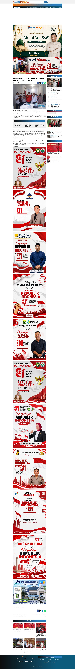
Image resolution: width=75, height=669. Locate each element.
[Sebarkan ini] (38, 83)
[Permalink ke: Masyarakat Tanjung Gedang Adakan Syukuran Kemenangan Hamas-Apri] (41, 643)
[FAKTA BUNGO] (21, 2)
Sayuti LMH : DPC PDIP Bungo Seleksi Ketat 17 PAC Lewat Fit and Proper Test (18, 124)
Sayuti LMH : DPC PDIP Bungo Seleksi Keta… (55, 98)
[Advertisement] (37, 17)
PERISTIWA (55, 131)
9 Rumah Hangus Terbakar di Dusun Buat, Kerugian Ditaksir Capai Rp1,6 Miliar (32, 7)
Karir (25, 658)
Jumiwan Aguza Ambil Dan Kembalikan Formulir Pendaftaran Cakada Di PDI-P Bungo (41, 635)
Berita (52, 92)
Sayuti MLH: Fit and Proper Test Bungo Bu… (55, 157)
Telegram (46, 662)
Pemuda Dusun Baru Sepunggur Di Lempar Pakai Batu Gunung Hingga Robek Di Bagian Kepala (20, 614)
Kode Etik (17, 658)
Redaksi (33, 658)
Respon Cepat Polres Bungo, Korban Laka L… (55, 102)
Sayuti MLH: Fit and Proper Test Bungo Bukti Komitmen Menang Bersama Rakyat (29, 630)
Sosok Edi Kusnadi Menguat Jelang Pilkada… (55, 161)
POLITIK (54, 96)
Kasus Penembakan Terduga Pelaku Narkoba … (56, 90)
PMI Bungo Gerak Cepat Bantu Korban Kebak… (53, 129)
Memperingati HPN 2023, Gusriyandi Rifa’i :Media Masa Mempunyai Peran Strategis (17, 650)
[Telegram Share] (42, 83)
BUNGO (54, 92)
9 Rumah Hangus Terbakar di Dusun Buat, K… (55, 137)
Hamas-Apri (21, 607)
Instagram (58, 659)
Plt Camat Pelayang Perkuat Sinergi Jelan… (56, 94)
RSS (54, 662)
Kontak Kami (21, 661)
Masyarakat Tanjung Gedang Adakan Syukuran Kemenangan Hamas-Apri (41, 650)
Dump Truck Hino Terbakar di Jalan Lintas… (55, 133)
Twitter (50, 659)
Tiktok (58, 661)
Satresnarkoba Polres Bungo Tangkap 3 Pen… (55, 107)
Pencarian (45, 2)
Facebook (42, 659)
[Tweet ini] (40, 83)
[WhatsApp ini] (45, 83)
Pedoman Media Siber (28, 661)
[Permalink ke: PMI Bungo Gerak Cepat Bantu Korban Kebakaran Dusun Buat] (54, 123)
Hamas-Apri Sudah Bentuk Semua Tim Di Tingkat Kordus (38, 614)
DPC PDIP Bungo (16, 607)
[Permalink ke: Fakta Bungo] (14, 82)
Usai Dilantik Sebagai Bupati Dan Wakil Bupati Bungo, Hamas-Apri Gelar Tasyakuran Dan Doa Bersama (29, 651)
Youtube (42, 661)
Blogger (50, 661)
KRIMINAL (56, 104)
